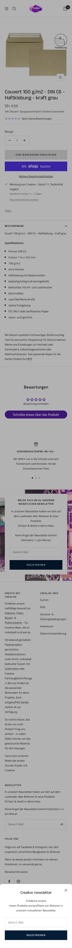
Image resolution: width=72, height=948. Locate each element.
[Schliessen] (65, 890)
